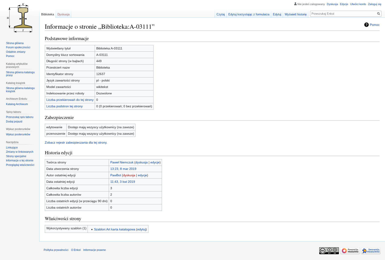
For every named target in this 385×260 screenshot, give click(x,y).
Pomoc (375, 24)
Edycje (344, 4)
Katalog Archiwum (17, 104)
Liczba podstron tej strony (64, 106)
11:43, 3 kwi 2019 (122, 181)
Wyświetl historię (296, 14)
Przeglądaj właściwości (20, 165)
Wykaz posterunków (18, 134)
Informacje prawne (94, 250)
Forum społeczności (18, 47)
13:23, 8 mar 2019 (123, 169)
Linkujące (12, 147)
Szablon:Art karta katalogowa (114, 229)
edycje (155, 162)
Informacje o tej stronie (19, 160)
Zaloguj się (374, 4)
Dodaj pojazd (14, 121)
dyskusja (141, 162)
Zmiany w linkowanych (19, 151)
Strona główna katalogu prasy (20, 74)
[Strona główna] (19, 18)
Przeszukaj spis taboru (19, 117)
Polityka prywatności (56, 250)
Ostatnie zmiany (15, 51)
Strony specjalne (16, 156)
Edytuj (277, 14)
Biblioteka (47, 14)
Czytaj (221, 14)
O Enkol (76, 250)
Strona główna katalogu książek (20, 90)
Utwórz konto (358, 4)
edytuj (141, 229)
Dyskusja (332, 4)
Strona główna (15, 43)
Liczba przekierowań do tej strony (70, 100)
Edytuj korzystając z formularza (248, 14)
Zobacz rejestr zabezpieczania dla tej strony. (76, 142)
